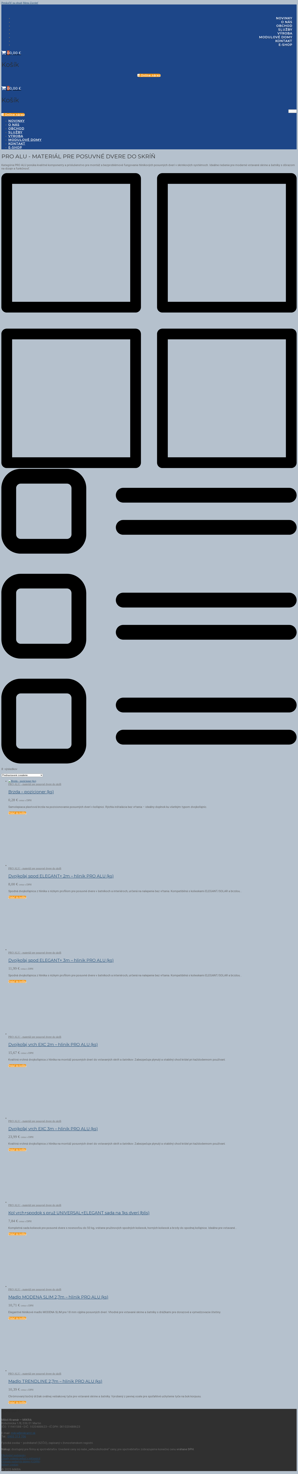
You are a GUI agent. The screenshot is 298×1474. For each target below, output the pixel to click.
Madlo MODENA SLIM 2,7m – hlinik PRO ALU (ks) (58, 1297)
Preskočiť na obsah (11, 2)
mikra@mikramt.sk (23, 1433)
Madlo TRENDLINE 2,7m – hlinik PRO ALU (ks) (55, 1381)
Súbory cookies (9, 1464)
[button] (17, 813)
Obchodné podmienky (13, 1455)
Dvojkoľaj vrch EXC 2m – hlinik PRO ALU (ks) (53, 1044)
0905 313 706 (16, 1436)
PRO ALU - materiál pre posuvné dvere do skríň (34, 784)
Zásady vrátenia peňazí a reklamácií (20, 1458)
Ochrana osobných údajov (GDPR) (20, 1461)
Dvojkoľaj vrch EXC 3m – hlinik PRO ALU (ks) (53, 1128)
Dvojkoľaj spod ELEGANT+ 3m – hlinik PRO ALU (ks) (61, 960)
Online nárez (150, 75)
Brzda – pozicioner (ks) (31, 791)
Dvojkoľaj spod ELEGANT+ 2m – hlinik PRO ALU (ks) (61, 876)
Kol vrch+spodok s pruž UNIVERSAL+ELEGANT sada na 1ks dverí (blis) (79, 1212)
